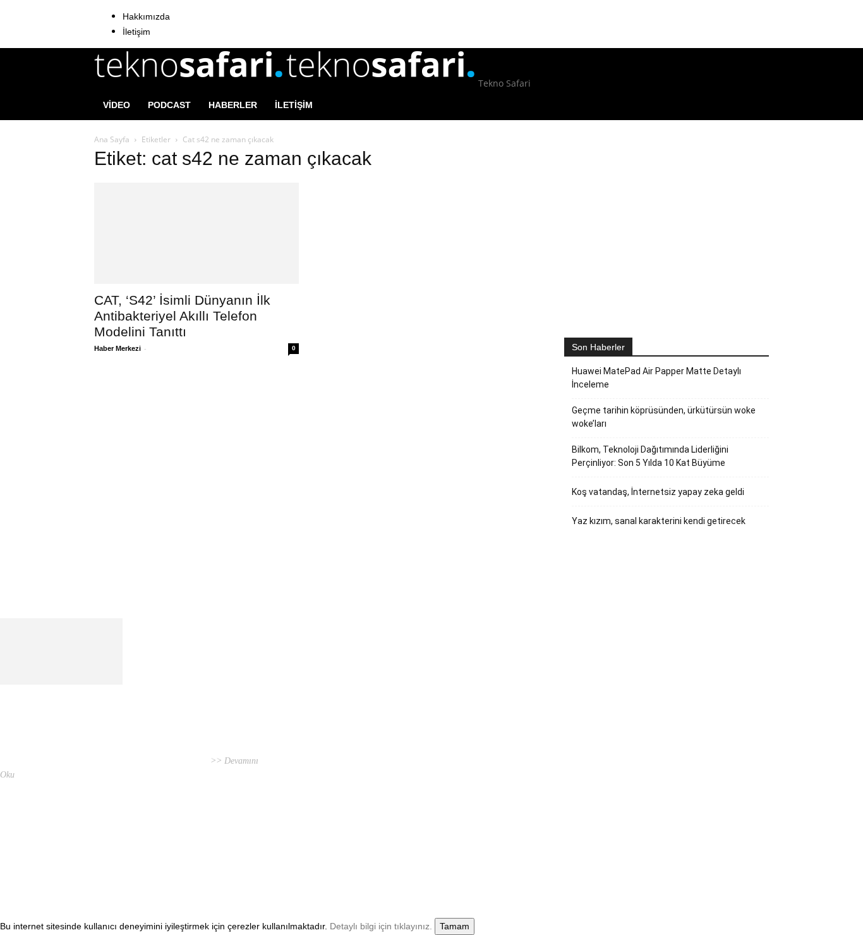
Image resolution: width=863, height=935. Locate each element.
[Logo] (190, 83)
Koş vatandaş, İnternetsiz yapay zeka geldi (658, 492)
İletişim (136, 32)
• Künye (611, 842)
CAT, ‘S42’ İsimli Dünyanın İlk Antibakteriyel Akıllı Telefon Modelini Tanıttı (182, 316)
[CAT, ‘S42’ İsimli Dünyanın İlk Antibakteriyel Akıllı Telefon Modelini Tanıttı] (196, 233)
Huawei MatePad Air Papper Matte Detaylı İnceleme (656, 377)
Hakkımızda (146, 16)
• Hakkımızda (649, 842)
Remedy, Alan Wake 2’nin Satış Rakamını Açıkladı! (417, 776)
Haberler (232, 105)
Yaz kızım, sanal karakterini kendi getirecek (658, 521)
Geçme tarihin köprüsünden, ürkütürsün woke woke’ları (664, 417)
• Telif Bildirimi (704, 842)
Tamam (454, 926)
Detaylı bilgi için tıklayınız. (381, 926)
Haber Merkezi (117, 348)
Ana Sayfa (112, 139)
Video (116, 105)
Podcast (169, 105)
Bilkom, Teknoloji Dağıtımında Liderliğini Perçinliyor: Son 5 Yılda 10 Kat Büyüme (650, 456)
